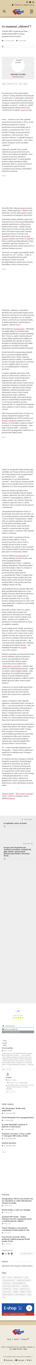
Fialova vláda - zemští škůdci (11, 1286)
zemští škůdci (6, 1283)
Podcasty (9, 1360)
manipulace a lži (12, 84)
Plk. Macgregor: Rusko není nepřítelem (13, 1109)
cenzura (15, 1289)
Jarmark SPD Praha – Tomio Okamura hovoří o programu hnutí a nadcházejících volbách (17, 1219)
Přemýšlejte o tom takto (12, 666)
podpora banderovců (19, 1283)
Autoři (16, 1339)
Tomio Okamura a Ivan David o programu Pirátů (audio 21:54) (15, 1229)
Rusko (10, 1277)
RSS (30, 1360)
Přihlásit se (18, 5)
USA (20, 84)
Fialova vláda (7, 1291)
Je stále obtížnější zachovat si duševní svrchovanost (14, 1125)
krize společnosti (20, 1294)
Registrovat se (29, 5)
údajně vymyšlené (9, 420)
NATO (4, 1277)
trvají (23, 110)
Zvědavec (11, 798)
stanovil (23, 208)
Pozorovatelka (23, 1083)
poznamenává (18, 329)
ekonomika (25, 1286)
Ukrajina (15, 1291)
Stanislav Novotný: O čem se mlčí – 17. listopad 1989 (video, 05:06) (17, 1135)
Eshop (24, 1339)
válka (25, 84)
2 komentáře (22, 41)
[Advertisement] (18, 190)
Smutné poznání (9, 1143)
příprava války (18, 1277)
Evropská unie (7, 1289)
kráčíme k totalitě (25, 1291)
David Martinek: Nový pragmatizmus (18, 1117)
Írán (4, 84)
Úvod (9, 1339)
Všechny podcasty (27, 1253)
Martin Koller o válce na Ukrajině (16, 1210)
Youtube (20, 1360)
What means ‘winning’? (25, 793)
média (29, 1294)
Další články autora (18, 76)
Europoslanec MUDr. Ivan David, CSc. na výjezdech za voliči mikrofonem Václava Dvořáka (17, 1200)
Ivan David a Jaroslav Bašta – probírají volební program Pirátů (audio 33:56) (16, 1239)
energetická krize (8, 1294)
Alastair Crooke (8, 793)
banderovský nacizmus (23, 1280)
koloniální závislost (9, 1280)
